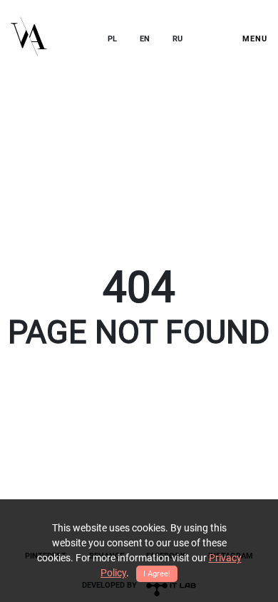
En (145, 39)
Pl (112, 39)
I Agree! (156, 573)
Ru (177, 39)
